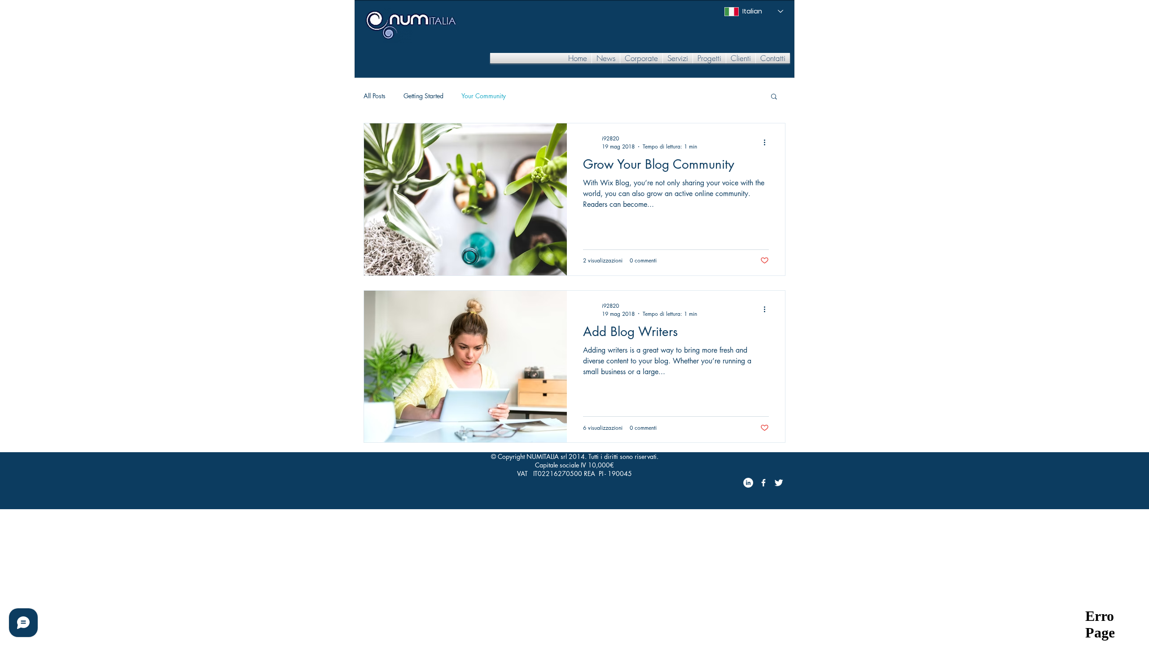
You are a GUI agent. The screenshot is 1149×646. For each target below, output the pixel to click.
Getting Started (423, 96)
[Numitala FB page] (763, 483)
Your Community (483, 96)
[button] (641, 58)
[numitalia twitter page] (779, 483)
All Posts (375, 96)
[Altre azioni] (767, 142)
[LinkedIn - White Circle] (748, 483)
